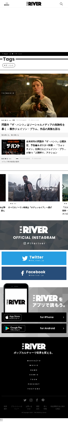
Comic (34, 375)
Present (34, 384)
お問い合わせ (29, 407)
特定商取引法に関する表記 (58, 407)
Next (64, 186)
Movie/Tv (34, 361)
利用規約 (5, 407)
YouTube (34, 389)
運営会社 (37, 407)
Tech (34, 379)
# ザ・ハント (8, 65)
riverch (44, 412)
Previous (3, 186)
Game (34, 370)
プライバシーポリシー (16, 407)
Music (34, 365)
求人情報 (45, 407)
